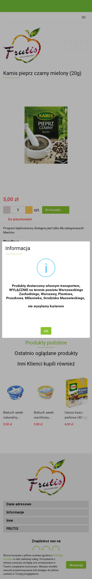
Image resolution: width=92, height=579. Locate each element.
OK (46, 331)
